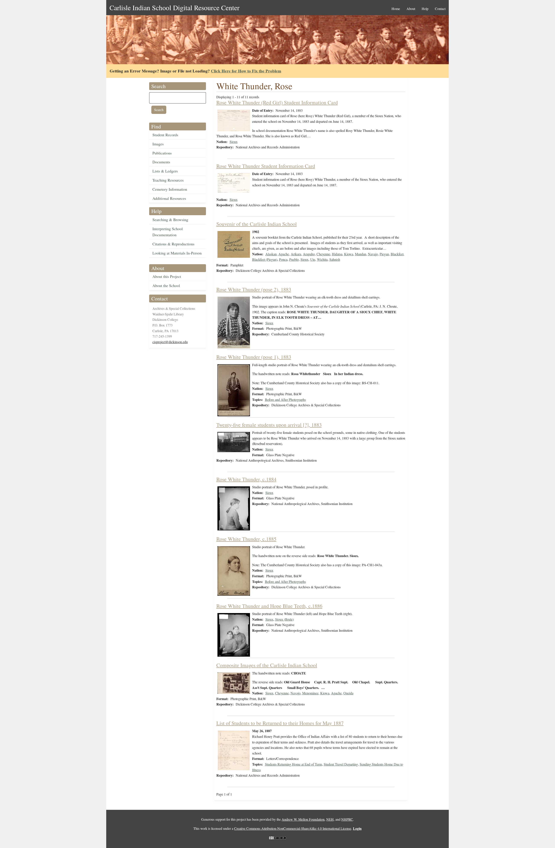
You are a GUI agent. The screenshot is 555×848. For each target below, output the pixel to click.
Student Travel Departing (341, 764)
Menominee (310, 693)
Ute (312, 259)
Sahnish (334, 259)
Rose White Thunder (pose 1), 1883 (253, 356)
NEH (330, 819)
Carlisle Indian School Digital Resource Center (174, 7)
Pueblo (294, 259)
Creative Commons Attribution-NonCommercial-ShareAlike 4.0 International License (292, 828)
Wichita (322, 259)
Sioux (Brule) (284, 619)
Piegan (384, 254)
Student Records (165, 134)
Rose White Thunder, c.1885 (246, 538)
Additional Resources (169, 198)
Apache (283, 254)
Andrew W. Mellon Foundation (303, 819)
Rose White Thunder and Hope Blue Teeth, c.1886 (269, 605)
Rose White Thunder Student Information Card (265, 165)
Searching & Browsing (170, 219)
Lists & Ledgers (165, 171)
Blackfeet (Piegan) (264, 259)
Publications (162, 153)
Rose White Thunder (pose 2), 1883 (253, 289)
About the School (166, 285)
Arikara (296, 254)
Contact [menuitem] (440, 9)
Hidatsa (337, 254)
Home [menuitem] (396, 9)
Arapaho (309, 254)
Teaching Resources (168, 180)
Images (158, 143)
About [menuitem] (410, 9)
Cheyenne (323, 254)
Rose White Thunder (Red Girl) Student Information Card (277, 102)
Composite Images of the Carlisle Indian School (266, 665)
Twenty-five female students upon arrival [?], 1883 (269, 424)
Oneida (348, 693)
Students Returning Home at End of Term (293, 764)
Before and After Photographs (285, 399)
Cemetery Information (169, 189)
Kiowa (348, 254)
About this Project (166, 276)
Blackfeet (397, 254)
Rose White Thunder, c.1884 (246, 479)
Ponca (283, 259)
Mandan (360, 254)
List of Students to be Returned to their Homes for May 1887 (280, 723)
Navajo (373, 254)
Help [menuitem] (425, 9)
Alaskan (271, 254)
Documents (161, 161)
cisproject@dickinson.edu (170, 342)
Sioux (234, 141)
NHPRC (347, 819)
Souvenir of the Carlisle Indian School (256, 223)
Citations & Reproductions (173, 243)
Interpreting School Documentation (167, 232)
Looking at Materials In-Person (177, 253)
